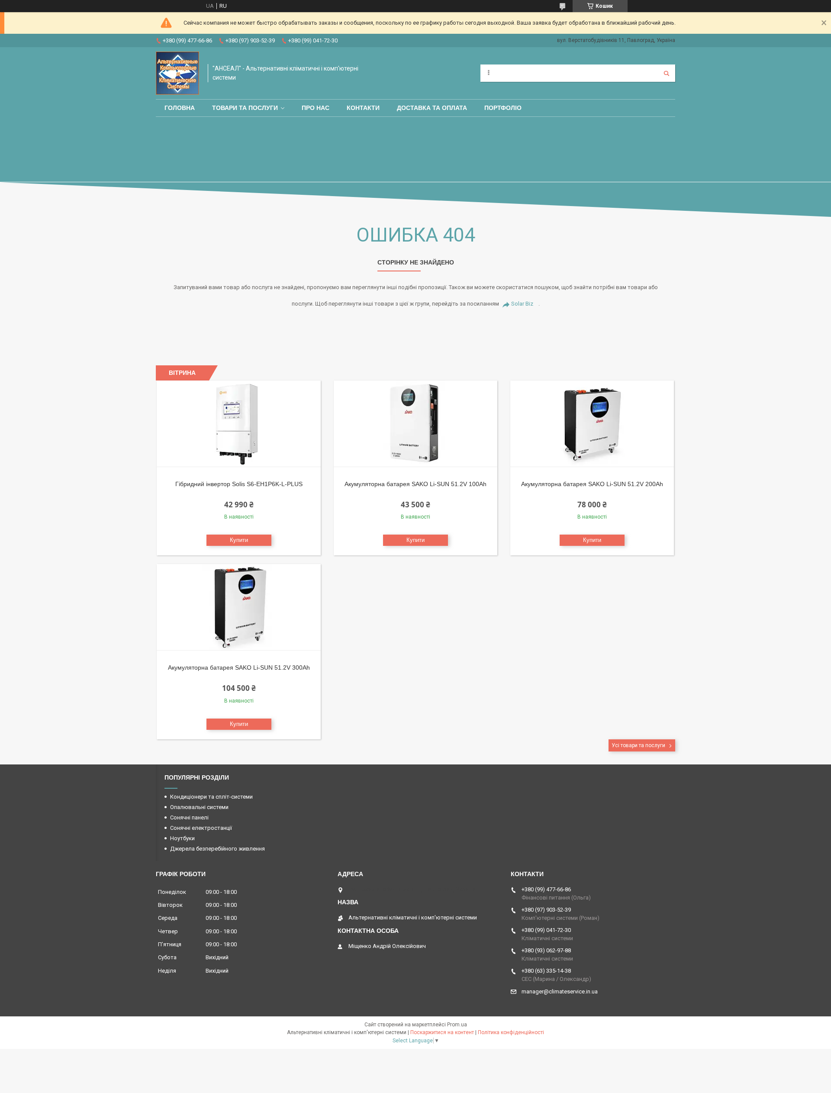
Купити (239, 540)
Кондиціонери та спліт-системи (211, 796)
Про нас (315, 107)
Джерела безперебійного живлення (217, 848)
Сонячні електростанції (201, 828)
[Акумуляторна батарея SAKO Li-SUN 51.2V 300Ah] (239, 607)
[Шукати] (666, 73)
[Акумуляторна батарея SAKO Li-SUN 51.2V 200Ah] (592, 423)
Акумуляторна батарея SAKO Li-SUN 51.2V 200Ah (592, 483)
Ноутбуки (182, 838)
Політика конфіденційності (511, 1032)
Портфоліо (503, 107)
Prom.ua (457, 1025)
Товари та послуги (245, 107)
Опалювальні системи (199, 807)
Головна (179, 107)
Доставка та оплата (432, 107)
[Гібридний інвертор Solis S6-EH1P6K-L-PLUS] (239, 423)
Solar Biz (522, 303)
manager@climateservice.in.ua (560, 991)
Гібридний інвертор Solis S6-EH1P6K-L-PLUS (239, 483)
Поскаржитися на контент (442, 1032)
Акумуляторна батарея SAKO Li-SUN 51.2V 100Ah (415, 483)
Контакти (363, 107)
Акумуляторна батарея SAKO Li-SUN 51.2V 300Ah (239, 667)
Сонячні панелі (189, 817)
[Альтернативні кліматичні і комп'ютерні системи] (177, 73)
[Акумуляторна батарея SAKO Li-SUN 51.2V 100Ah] (416, 423)
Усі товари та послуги (638, 745)
